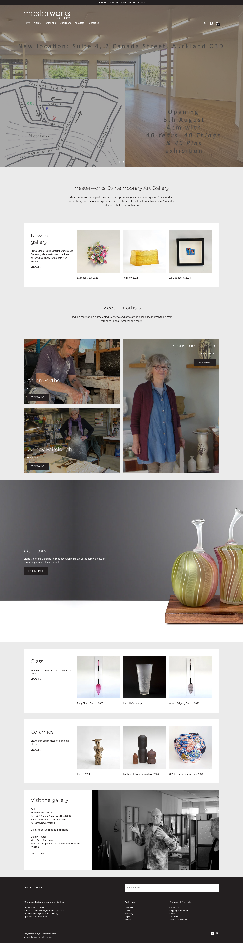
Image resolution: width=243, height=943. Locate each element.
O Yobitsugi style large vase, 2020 (186, 774)
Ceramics (129, 908)
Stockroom (65, 23)
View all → (36, 679)
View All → (36, 267)
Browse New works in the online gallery (121, 2)
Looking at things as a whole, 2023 (141, 774)
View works (37, 397)
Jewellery (129, 914)
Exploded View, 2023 (87, 277)
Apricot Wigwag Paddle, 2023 (184, 703)
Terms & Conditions (178, 920)
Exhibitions (50, 23)
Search (172, 914)
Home (27, 23)
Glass (127, 911)
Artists (37, 23)
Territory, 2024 (130, 277)
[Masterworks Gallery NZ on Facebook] (212, 933)
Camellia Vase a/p (132, 703)
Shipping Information (178, 911)
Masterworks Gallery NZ (49, 934)
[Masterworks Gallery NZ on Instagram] (217, 933)
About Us (79, 23)
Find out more (36, 571)
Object (127, 917)
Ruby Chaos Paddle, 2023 (90, 703)
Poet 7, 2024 (83, 774)
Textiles (128, 920)
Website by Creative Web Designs (38, 937)
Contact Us (93, 23)
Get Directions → (39, 853)
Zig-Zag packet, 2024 (180, 277)
